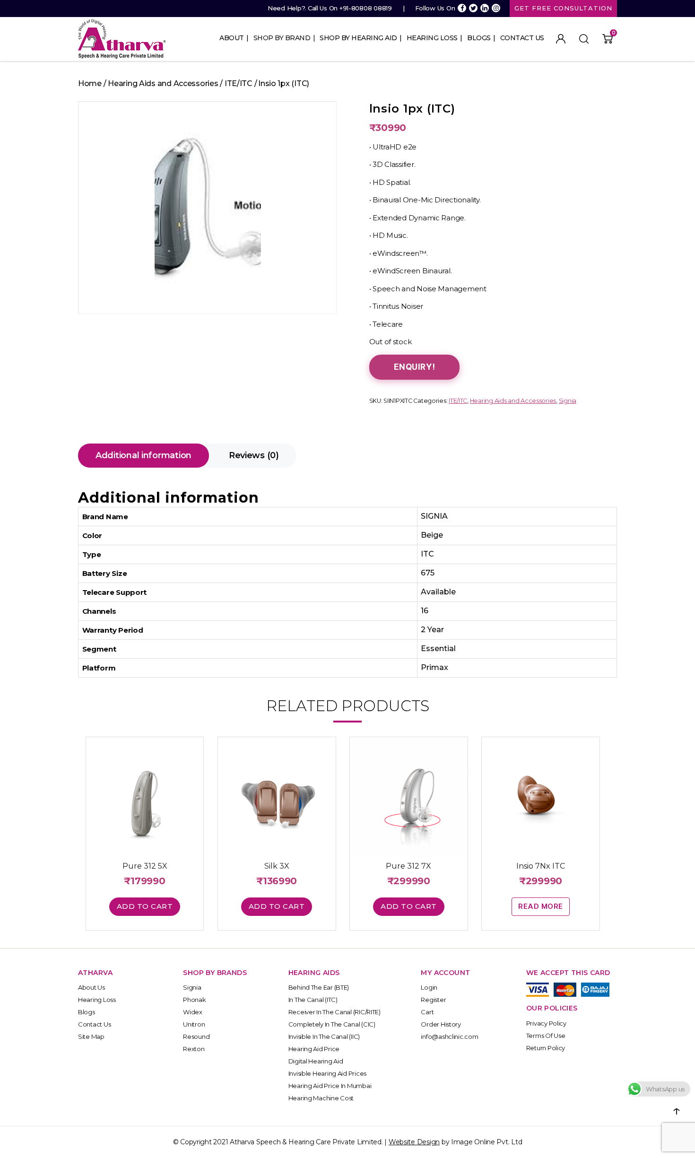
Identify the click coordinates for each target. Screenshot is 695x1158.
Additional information (143, 455)
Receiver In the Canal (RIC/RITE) (334, 1012)
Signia (567, 400)
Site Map (91, 1036)
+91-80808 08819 (365, 8)
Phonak (194, 999)
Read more (540, 906)
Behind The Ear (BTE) (318, 987)
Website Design (414, 1142)
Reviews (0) (254, 455)
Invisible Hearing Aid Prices (327, 1073)
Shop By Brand (282, 38)
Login (429, 987)
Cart (427, 1012)
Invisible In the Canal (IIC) (324, 1036)
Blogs (479, 38)
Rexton (193, 1049)
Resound (196, 1036)
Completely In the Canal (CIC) (331, 1024)
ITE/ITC (238, 83)
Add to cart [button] (145, 906)
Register (433, 999)
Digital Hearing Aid (315, 1061)
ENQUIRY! (414, 367)
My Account (560, 38)
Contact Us (522, 38)
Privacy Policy (546, 1023)
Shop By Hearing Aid (358, 38)
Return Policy (545, 1048)
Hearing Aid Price (313, 1049)
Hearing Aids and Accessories (163, 83)
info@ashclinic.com (449, 1036)
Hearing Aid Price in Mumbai (330, 1085)
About (231, 38)
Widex (192, 1012)
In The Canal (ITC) (313, 999)
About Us (91, 987)
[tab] (143, 456)
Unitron (194, 1024)
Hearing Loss (432, 38)
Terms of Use (545, 1035)
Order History (441, 1024)
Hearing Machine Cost (321, 1098)
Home (90, 83)
